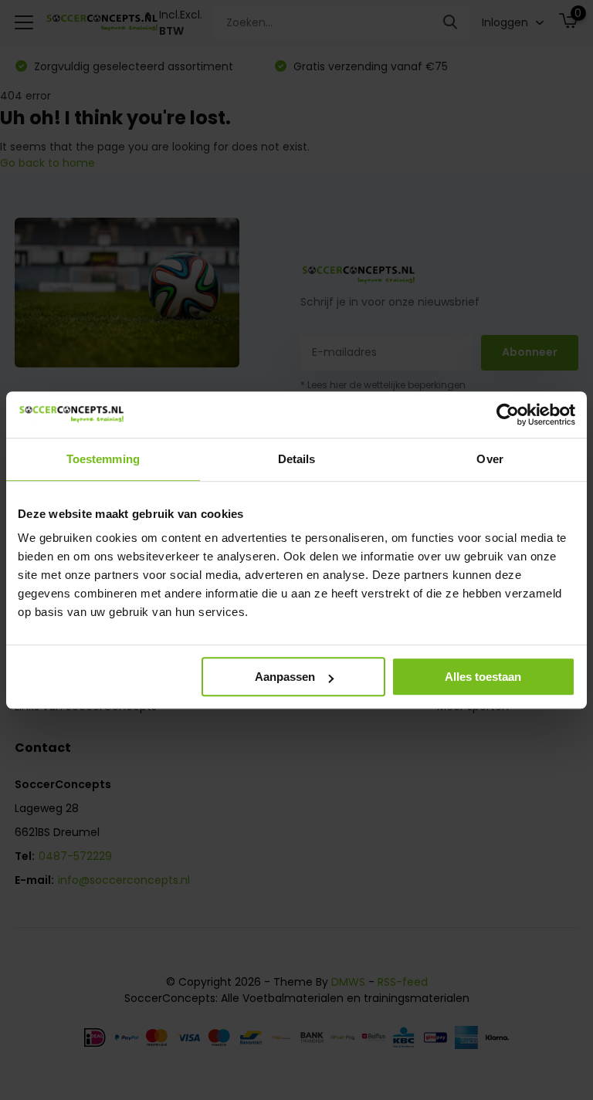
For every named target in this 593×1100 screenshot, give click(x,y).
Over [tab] (489, 458)
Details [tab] (297, 458)
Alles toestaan (483, 676)
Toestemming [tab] (103, 458)
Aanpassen (285, 676)
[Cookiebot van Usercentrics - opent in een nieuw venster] (507, 414)
